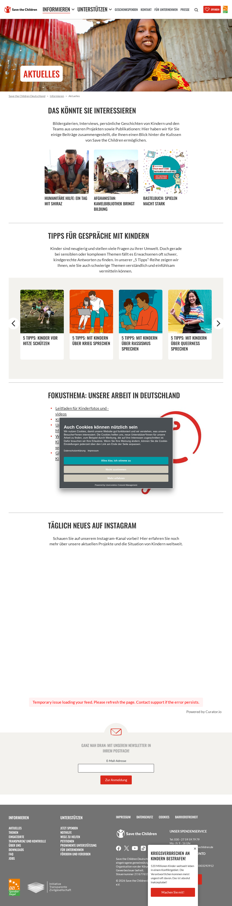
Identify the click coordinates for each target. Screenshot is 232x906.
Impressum (123, 817)
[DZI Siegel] (225, 9)
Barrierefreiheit (186, 817)
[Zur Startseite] (20, 9)
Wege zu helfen (70, 837)
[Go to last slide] (13, 323)
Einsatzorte (16, 837)
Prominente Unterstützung (78, 845)
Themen (13, 832)
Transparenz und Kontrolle (27, 841)
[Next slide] (218, 323)
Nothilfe (66, 832)
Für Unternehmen (72, 850)
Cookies (164, 817)
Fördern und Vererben (75, 854)
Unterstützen (71, 817)
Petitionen (67, 841)
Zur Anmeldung (116, 780)
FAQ (11, 854)
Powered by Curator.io (203, 711)
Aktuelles (15, 828)
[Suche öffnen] (196, 10)
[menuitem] (126, 10)
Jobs (12, 858)
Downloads (16, 850)
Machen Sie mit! (172, 892)
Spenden (215, 9)
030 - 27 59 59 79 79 (187, 839)
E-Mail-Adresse (116, 761)
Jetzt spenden (69, 828)
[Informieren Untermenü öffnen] (73, 9)
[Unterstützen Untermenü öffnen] (110, 9)
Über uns (15, 845)
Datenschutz (144, 817)
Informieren (19, 817)
